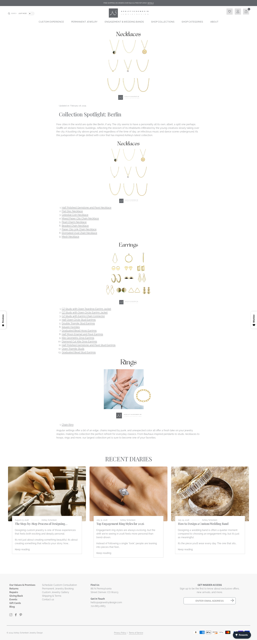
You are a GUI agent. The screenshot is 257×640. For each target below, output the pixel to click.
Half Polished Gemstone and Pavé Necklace (86, 207)
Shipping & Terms (51, 595)
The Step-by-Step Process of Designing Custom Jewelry (40, 524)
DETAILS (151, 3)
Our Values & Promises (22, 585)
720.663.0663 (98, 606)
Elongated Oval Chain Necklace (79, 232)
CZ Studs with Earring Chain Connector (83, 316)
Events (13, 599)
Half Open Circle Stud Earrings (79, 319)
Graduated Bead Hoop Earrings (79, 330)
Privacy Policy (120, 633)
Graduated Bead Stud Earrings (79, 352)
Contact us (48, 599)
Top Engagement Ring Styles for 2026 (120, 524)
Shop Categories (192, 21)
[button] (12, 14)
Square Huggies (71, 327)
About (214, 21)
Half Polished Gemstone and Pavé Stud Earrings (89, 345)
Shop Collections (162, 21)
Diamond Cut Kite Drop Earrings (79, 341)
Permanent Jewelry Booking (58, 588)
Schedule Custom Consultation (59, 585)
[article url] (47, 494)
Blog (12, 606)
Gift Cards (15, 603)
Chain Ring (67, 424)
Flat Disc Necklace (72, 211)
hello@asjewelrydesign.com (106, 602)
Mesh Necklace (70, 236)
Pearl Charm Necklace (74, 222)
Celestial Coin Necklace (75, 214)
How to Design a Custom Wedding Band (203, 524)
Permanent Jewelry (84, 21)
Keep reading (22, 549)
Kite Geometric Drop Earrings (78, 337)
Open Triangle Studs (73, 348)
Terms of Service (136, 633)
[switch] (31, 13)
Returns (13, 588)
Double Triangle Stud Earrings (78, 323)
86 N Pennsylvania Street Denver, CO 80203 (104, 590)
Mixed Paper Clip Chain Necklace (80, 218)
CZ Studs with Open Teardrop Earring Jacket (86, 308)
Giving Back (16, 595)
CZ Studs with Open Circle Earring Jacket (85, 312)
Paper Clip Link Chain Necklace (79, 229)
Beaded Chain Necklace (75, 225)
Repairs (13, 592)
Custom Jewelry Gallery (55, 592)
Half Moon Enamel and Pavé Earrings (82, 334)
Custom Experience (51, 21)
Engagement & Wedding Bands (124, 21)
